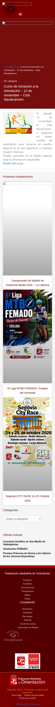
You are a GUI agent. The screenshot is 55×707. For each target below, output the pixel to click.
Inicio (6, 67)
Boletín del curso (13, 163)
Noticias (15, 67)
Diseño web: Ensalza (27, 704)
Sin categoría (10, 81)
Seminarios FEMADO (15, 549)
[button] (20, 14)
